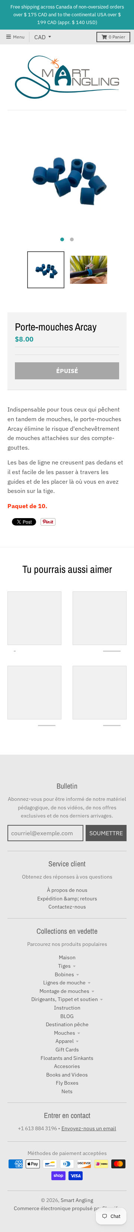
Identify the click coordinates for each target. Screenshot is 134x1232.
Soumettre (106, 833)
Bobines (64, 974)
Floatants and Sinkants (67, 1058)
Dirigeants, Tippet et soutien (64, 999)
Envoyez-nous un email (88, 1128)
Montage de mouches (64, 991)
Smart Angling (77, 1200)
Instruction (67, 1007)
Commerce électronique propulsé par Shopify (67, 1208)
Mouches (64, 1033)
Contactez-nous (67, 906)
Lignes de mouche (64, 982)
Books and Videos (67, 1074)
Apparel (64, 1041)
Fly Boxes (67, 1083)
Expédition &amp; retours (67, 898)
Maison (67, 957)
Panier (117, 37)
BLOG (67, 1016)
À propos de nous (67, 890)
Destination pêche (67, 1024)
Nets (67, 1091)
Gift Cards (67, 1049)
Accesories (67, 1066)
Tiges (64, 966)
